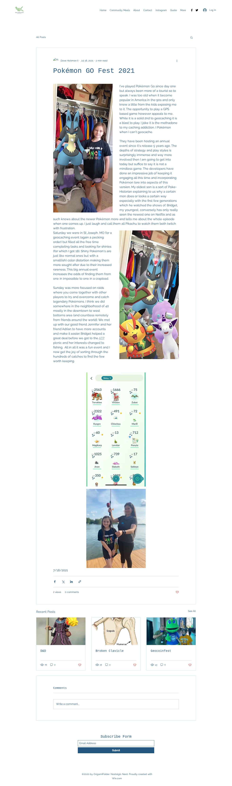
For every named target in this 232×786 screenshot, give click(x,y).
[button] (191, 37)
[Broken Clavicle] (116, 631)
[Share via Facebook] (54, 581)
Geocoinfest (161, 651)
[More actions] (177, 61)
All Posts (41, 37)
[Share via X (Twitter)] (63, 581)
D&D (43, 651)
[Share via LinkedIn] (71, 581)
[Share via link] (79, 581)
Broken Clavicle (110, 651)
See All (192, 611)
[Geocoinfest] (171, 631)
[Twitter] (197, 10)
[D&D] (60, 631)
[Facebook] (191, 10)
